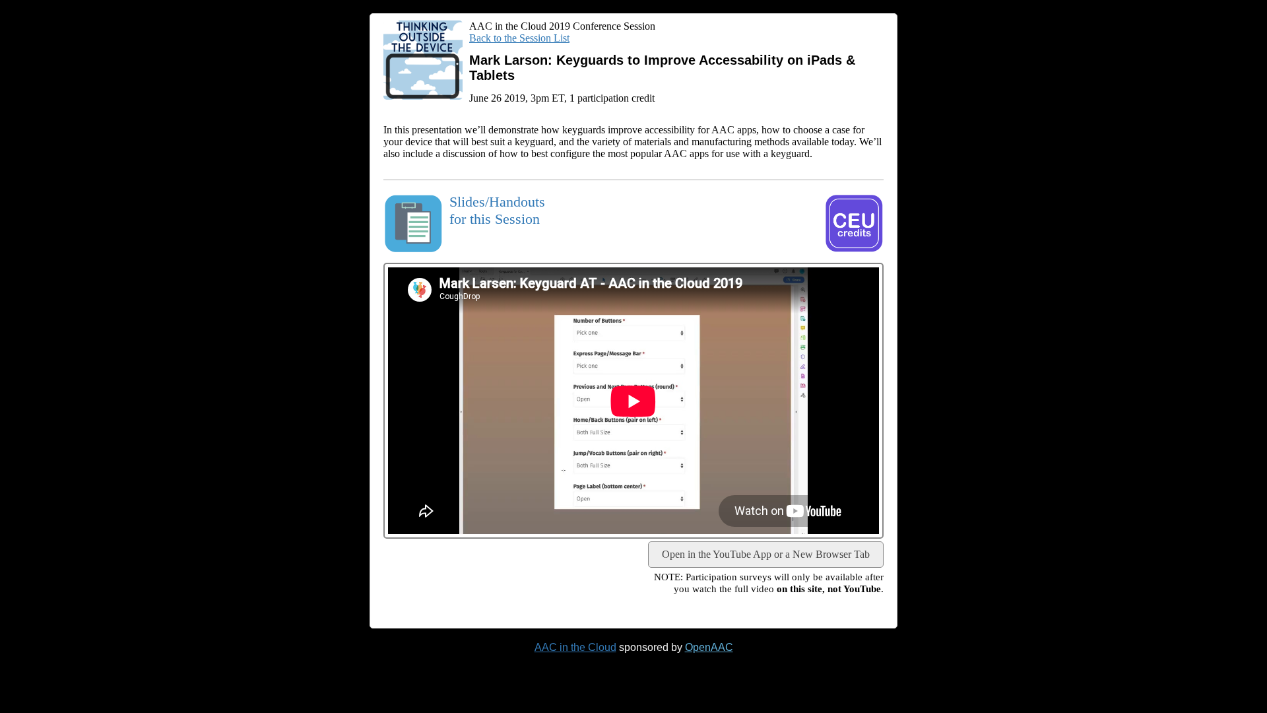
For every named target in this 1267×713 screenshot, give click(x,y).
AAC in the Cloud (575, 647)
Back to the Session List (519, 38)
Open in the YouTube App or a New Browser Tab (766, 554)
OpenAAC (709, 647)
